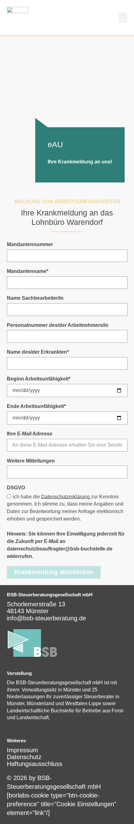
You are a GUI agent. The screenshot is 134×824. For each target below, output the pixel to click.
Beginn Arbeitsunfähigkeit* (38, 378)
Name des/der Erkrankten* (38, 352)
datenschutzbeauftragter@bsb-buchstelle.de (59, 548)
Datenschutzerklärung (65, 496)
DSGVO (16, 487)
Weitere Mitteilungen (31, 460)
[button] (122, 17)
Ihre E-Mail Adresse (29, 433)
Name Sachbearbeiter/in (35, 298)
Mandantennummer (30, 244)
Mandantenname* (27, 271)
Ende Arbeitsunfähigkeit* (36, 406)
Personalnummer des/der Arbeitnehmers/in (57, 325)
